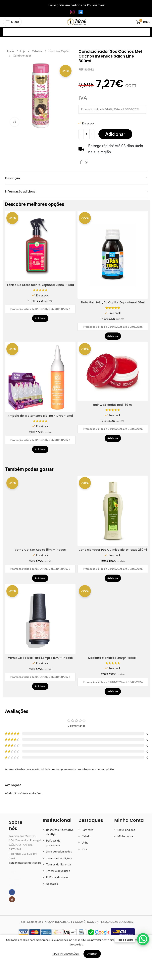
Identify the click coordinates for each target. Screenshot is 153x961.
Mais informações (65, 953)
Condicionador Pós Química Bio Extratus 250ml (112, 550)
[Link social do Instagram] (12, 899)
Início (10, 51)
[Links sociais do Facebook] (80, 162)
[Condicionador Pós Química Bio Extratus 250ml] (112, 511)
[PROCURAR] (146, 32)
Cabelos (37, 51)
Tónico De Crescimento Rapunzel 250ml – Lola (40, 285)
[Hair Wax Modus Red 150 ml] (112, 371)
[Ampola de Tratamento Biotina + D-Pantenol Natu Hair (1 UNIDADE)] (40, 377)
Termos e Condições (59, 858)
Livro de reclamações (59, 851)
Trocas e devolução (58, 870)
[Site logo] (76, 21)
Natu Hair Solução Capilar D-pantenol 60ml (113, 302)
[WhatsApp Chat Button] (143, 939)
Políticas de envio (57, 877)
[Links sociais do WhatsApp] (86, 162)
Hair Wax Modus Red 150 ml (112, 405)
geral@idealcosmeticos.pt (25, 862)
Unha (85, 842)
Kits (84, 849)
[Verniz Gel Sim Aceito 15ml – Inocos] (40, 511)
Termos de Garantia (58, 864)
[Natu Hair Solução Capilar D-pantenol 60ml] (112, 255)
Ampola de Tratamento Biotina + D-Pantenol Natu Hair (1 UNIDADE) (40, 418)
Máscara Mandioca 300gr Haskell (112, 658)
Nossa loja (52, 883)
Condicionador (22, 55)
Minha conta (125, 836)
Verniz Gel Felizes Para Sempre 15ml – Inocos (40, 658)
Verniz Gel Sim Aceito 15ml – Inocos (40, 550)
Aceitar (92, 953)
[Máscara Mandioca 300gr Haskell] (112, 619)
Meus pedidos (126, 829)
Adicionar (115, 134)
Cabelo (86, 836)
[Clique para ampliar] (14, 121)
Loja (23, 51)
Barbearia (87, 829)
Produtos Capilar (59, 51)
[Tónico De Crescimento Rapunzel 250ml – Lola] (40, 246)
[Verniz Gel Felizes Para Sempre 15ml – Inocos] (40, 619)
